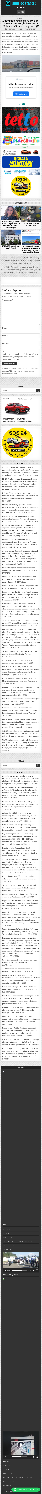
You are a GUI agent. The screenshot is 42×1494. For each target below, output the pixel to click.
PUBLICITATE (8, 1245)
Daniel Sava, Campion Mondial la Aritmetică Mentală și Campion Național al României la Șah (19, 680)
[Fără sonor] (34, 1270)
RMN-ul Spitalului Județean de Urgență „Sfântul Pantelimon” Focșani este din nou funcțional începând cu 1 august (19, 518)
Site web (5, 344)
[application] (21, 1262)
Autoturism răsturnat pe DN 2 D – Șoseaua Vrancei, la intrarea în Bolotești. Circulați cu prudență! (21, 23)
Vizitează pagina (21, 94)
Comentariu (7, 300)
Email (5, 336)
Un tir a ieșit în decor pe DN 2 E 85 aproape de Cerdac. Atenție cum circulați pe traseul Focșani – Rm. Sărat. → (21, 260)
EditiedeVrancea (10, 29)
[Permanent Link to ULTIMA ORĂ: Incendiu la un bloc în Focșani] (11, 237)
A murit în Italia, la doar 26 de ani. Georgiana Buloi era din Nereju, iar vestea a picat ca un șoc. (11, 225)
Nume (5, 328)
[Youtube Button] (21, 7)
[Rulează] (5, 1270)
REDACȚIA (7, 1249)
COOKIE (6, 1233)
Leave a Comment (31, 29)
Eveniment (21, 18)
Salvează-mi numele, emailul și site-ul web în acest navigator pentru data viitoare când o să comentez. (20, 356)
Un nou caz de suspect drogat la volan (31, 224)
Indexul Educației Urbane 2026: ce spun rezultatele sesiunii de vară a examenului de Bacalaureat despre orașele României (20, 495)
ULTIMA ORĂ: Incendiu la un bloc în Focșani (11, 247)
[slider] (19, 1270)
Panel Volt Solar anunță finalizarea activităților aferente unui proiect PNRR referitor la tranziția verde (21, 701)
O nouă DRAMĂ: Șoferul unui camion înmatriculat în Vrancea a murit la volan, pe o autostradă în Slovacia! (31, 249)
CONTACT (7, 1229)
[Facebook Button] (17, 7)
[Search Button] (24, 7)
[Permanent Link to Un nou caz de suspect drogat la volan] (31, 214)
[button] (21, 1262)
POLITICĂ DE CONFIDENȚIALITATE (17, 1241)
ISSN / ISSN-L (8, 1237)
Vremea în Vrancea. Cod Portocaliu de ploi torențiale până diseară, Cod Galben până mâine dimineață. (19, 579)
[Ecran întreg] (37, 1270)
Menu (22, 12)
